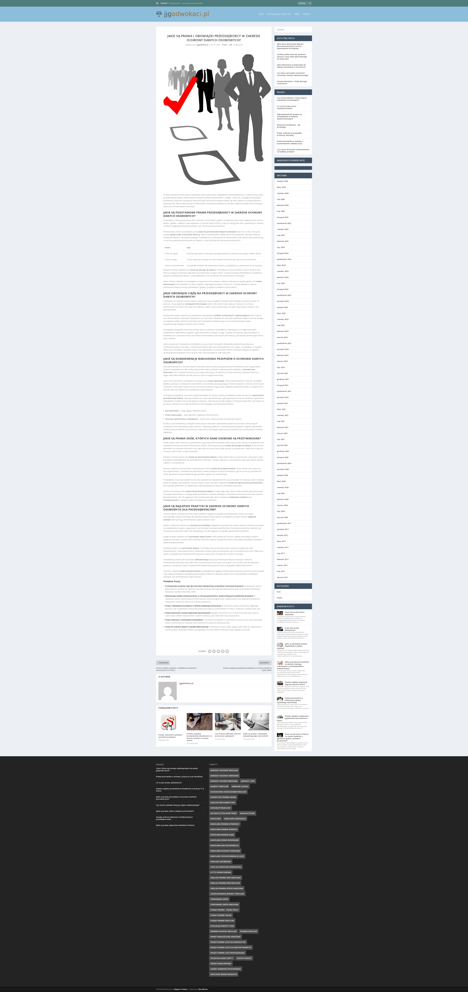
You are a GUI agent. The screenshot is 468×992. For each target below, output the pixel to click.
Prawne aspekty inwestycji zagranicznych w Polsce (296, 683)
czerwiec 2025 (282, 229)
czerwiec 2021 (282, 415)
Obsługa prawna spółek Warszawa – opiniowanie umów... (191, 3)
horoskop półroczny (220, 808)
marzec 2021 (282, 433)
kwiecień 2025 (282, 241)
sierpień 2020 (282, 475)
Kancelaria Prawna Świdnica (223, 829)
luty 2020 (281, 511)
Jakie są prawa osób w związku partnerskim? (175, 811)
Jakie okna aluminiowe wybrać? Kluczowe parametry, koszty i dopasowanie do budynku (290, 46)
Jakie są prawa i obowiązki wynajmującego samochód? (255, 735)
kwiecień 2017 (282, 559)
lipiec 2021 (281, 409)
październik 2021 (284, 391)
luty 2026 (281, 211)
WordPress (203, 989)
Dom (261, 14)
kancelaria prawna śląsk (222, 835)
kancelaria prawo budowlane (224, 840)
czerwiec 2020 (282, 487)
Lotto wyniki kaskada (220, 872)
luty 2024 (281, 283)
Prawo (306, 14)
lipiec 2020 (281, 481)
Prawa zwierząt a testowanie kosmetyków (184, 620)
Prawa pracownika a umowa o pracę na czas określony (179, 776)
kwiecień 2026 (282, 205)
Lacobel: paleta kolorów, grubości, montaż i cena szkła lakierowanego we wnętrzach (292, 56)
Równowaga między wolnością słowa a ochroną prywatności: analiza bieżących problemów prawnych (209, 596)
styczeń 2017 (282, 577)
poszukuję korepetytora (222, 926)
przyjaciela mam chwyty (221, 958)
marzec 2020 (282, 505)
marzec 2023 (282, 337)
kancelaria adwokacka (235, 818)
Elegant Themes (180, 989)
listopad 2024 (282, 253)
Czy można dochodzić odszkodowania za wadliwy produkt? (293, 150)
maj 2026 (281, 199)
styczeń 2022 (282, 373)
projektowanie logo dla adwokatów (228, 942)
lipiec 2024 (281, 265)
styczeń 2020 (282, 517)
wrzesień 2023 (283, 301)
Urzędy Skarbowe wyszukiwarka (225, 969)
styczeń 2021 (282, 445)
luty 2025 (281, 247)
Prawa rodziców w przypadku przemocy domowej (289, 134)
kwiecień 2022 (282, 355)
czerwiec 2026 (282, 193)
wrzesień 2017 (283, 529)
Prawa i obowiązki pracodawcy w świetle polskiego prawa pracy (193, 606)
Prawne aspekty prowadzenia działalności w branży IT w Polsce (180, 789)
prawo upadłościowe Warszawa (225, 937)
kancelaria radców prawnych (224, 845)
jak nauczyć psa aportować (223, 813)
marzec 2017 (282, 565)
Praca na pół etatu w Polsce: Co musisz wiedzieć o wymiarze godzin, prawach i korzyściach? (293, 737)
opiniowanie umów (219, 899)
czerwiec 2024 (282, 271)
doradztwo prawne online (223, 797)
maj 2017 (281, 553)
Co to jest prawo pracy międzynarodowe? (286, 107)
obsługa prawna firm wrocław (225, 883)
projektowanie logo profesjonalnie (227, 953)
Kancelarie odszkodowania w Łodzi (227, 856)
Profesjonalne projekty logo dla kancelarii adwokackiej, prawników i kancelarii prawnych (204, 586)
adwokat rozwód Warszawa (223, 781)
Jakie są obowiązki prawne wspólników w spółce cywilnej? (292, 646)
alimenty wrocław (219, 786)
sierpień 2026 (282, 181)
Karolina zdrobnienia (220, 861)
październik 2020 (284, 463)
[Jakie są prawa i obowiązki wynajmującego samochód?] (256, 721)
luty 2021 (281, 439)
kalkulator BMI (247, 813)
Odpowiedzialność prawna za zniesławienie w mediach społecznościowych (289, 116)
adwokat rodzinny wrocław (224, 770)
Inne (297, 14)
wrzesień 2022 (283, 349)
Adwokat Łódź (248, 781)
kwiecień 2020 (282, 499)
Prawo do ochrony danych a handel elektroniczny (186, 627)
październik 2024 (284, 259)
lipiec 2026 (281, 187)
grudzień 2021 (283, 379)
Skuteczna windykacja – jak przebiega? (288, 126)
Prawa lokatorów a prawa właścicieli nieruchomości (187, 613)
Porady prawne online (221, 915)
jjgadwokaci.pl (202, 45)
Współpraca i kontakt (279, 14)
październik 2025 (284, 223)
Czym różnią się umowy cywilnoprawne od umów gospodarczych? (177, 769)
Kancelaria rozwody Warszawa (225, 851)
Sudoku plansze (244, 958)
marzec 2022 (282, 361)
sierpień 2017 (282, 535)
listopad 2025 (282, 217)
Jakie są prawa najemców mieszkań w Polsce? (175, 825)
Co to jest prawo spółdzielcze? (169, 782)
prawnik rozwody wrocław (223, 931)
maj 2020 (281, 493)
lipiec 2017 (281, 541)
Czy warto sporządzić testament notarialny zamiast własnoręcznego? (293, 74)
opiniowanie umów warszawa (224, 904)
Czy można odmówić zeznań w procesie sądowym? (228, 735)
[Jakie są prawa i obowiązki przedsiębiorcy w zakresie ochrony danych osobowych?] (214, 121)
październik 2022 (284, 343)
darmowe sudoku (240, 786)
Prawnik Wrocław (248, 931)
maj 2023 (281, 325)
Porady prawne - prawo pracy (224, 910)
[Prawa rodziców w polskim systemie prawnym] (171, 722)
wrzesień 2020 (283, 469)
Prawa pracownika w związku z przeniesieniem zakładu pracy (290, 142)
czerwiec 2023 (282, 319)
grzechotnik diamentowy (222, 802)
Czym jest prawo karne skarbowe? (294, 613)
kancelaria (215, 818)
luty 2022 (281, 367)
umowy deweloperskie (220, 963)
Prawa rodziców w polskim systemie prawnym (170, 736)
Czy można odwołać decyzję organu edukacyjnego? (178, 805)
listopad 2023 (282, 289)
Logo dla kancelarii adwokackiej (225, 867)
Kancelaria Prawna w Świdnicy (224, 824)
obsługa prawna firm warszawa (225, 877)
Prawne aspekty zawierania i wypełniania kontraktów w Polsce (293, 718)
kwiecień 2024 (282, 277)
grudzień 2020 (283, 451)
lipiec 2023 (281, 313)
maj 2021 (281, 421)
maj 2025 (281, 235)
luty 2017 (281, 571)
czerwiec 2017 (282, 547)
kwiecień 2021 (282, 427)
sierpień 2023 (282, 307)
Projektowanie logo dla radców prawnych (230, 947)
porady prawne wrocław (222, 920)
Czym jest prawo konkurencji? (292, 629)
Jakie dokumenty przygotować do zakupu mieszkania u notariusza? (291, 66)
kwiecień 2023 (282, 331)
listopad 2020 (282, 457)
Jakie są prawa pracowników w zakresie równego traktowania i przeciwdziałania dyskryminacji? (293, 665)
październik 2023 (284, 295)
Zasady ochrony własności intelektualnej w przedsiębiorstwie (174, 818)
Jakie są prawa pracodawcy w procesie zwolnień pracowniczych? (176, 798)
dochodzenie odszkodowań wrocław (228, 792)
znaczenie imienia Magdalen (223, 974)
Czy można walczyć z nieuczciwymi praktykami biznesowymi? (292, 99)
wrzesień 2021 (283, 397)
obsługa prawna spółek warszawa (226, 888)
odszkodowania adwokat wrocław (227, 894)
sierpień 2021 (282, 403)
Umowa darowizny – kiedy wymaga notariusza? (292, 82)
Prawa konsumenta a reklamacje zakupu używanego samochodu (290, 700)
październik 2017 (284, 523)
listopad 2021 (282, 385)
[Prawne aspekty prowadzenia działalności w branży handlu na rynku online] (200, 721)
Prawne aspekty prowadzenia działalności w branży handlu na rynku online (199, 737)
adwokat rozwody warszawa (224, 776)
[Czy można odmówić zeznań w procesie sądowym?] (228, 721)
